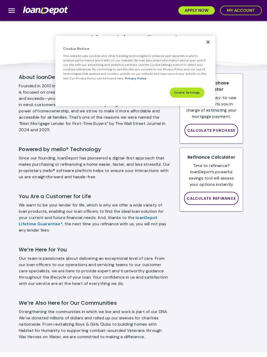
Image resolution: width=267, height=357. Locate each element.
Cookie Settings (187, 93)
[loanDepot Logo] (46, 10)
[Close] (208, 42)
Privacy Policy (136, 78)
